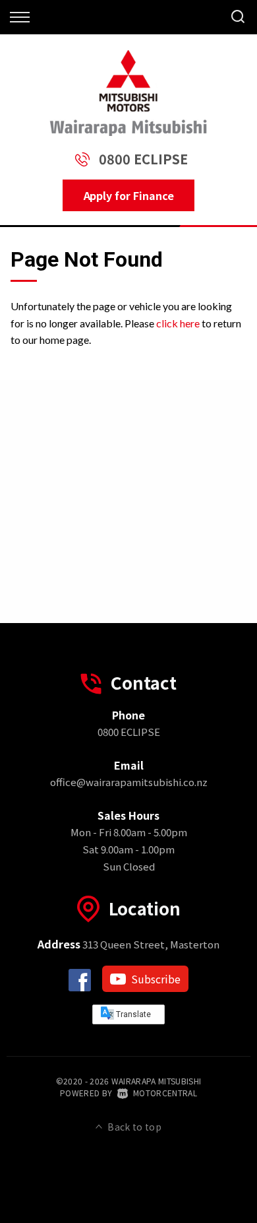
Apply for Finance (129, 195)
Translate (132, 1014)
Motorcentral (165, 1092)
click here (178, 323)
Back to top (134, 1126)
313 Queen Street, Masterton (128, 944)
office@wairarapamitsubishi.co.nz (129, 782)
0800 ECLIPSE (143, 158)
